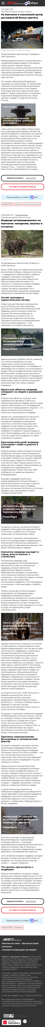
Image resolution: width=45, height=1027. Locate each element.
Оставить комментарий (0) (22, 187)
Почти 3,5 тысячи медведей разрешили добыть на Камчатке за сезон (20, 625)
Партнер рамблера (21, 1016)
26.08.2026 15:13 (7, 215)
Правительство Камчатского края (15, 50)
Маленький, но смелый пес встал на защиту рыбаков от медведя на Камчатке (20, 819)
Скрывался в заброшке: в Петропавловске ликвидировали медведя (19, 341)
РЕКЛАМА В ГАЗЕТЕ (30, 944)
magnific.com (6, 259)
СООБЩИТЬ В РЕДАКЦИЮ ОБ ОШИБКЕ (19, 950)
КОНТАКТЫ (7, 947)
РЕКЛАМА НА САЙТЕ (11, 944)
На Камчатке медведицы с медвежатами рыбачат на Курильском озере (19, 509)
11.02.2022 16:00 (7, 9)
